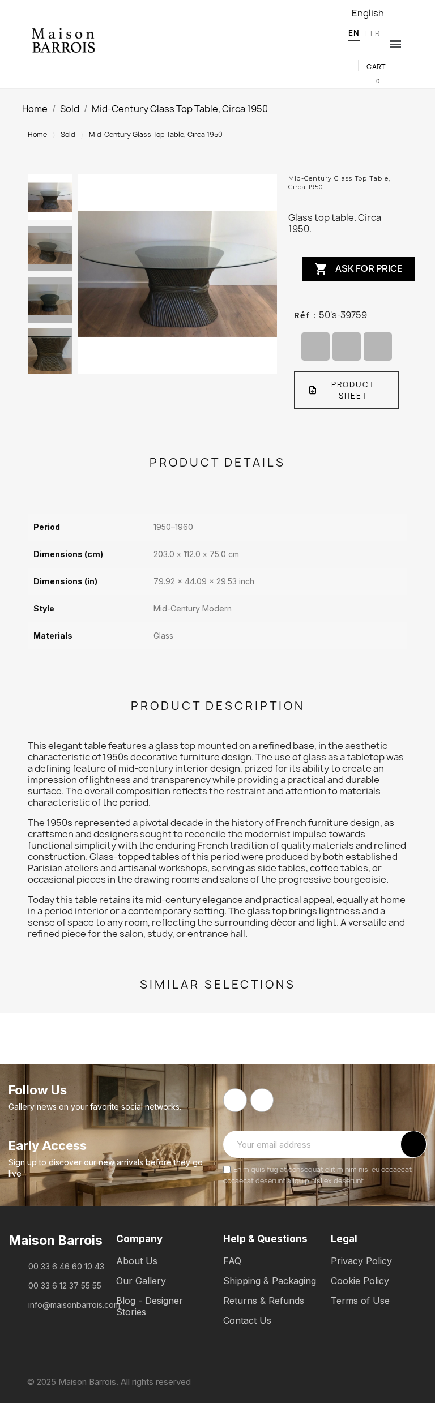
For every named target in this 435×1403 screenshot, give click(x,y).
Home (37, 134)
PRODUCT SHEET (353, 390)
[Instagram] (262, 1100)
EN (354, 33)
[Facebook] (315, 346)
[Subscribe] (413, 1144)
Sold (68, 134)
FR (375, 33)
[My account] (378, 50)
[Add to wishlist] (396, 265)
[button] (361, 50)
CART (376, 66)
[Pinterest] (378, 346)
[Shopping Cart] (369, 79)
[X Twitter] (346, 346)
